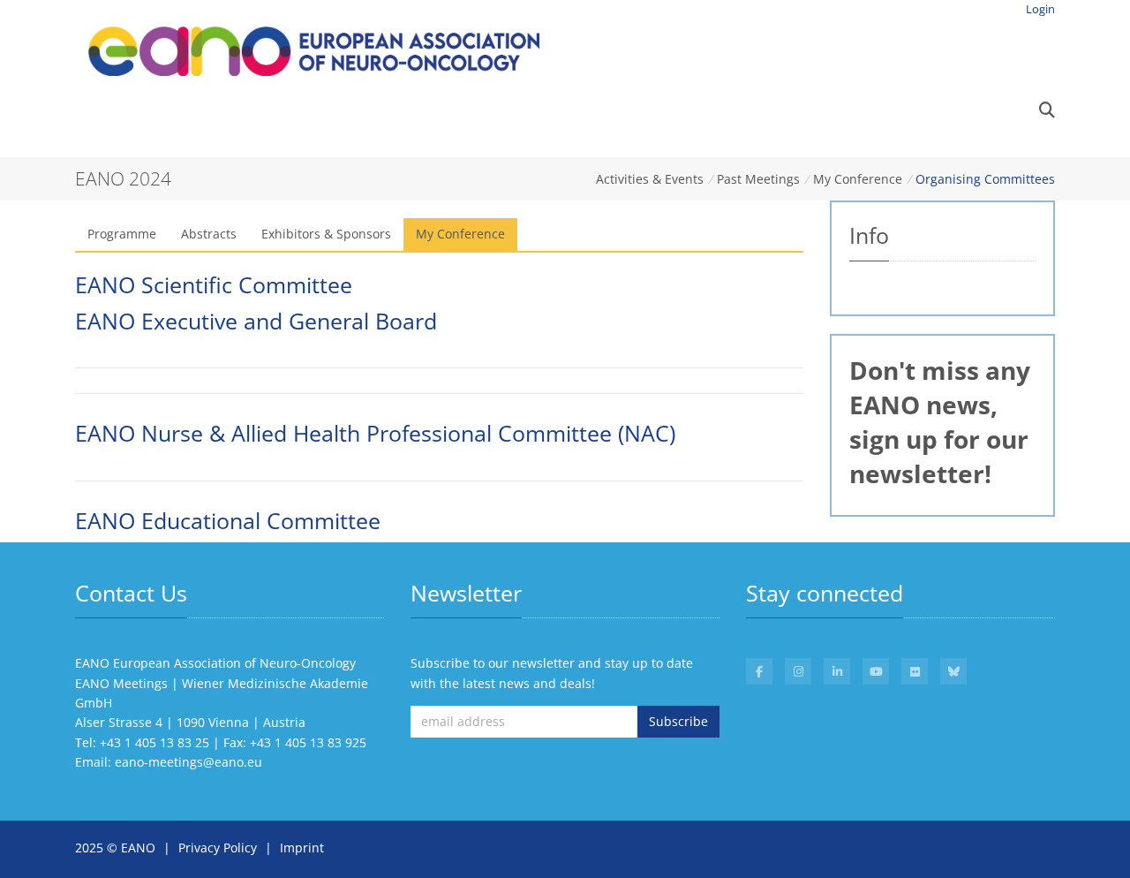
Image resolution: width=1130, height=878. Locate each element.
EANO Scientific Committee (213, 284)
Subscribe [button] (678, 721)
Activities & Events (650, 178)
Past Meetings (758, 178)
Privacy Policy (217, 847)
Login (1040, 9)
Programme (121, 233)
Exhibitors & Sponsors (326, 233)
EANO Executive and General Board (256, 321)
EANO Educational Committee (227, 520)
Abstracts (209, 233)
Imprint (302, 847)
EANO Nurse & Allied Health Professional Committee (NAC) (375, 433)
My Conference (857, 178)
